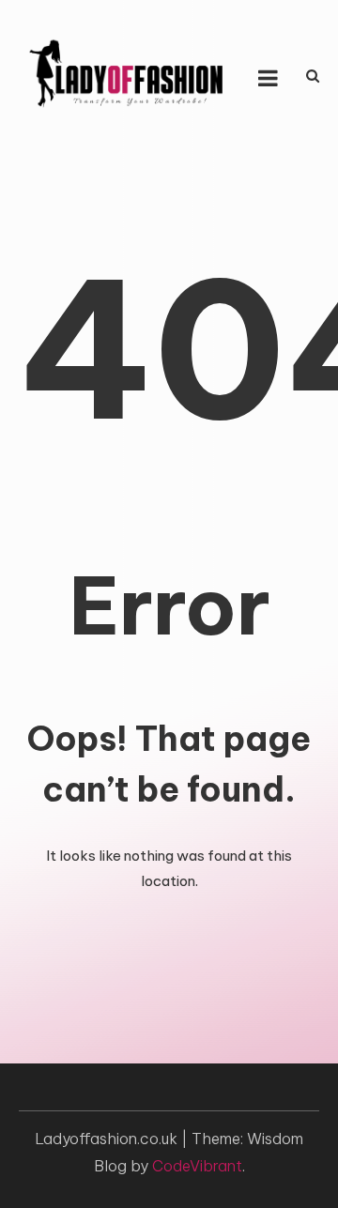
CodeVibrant (197, 1165)
